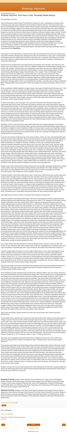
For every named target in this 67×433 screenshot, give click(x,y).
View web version (33, 428)
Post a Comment (7, 414)
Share (3, 405)
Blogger (37, 431)
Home (33, 424)
